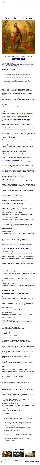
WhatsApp (23, 58)
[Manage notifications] (1, 463)
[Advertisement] (20, 9)
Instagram (18, 58)
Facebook (13, 58)
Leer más (19, 65)
